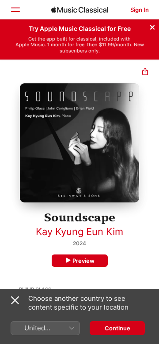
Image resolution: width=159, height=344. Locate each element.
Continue (117, 328)
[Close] (152, 26)
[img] (79, 10)
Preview (83, 260)
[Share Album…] (145, 72)
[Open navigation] (15, 9)
